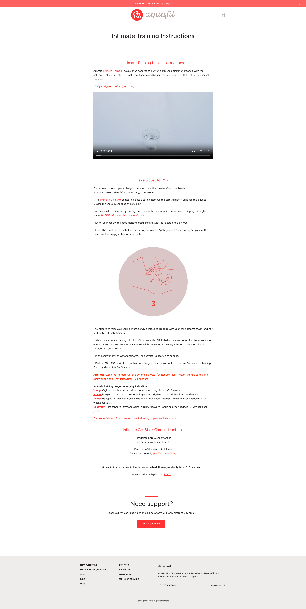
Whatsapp (125, 570)
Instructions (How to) (93, 570)
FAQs (82, 574)
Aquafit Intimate (161, 600)
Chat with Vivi (88, 565)
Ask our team (151, 524)
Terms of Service (129, 579)
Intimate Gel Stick (112, 70)
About (83, 584)
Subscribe (216, 585)
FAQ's (167, 474)
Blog (82, 579)
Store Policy (126, 574)
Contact (124, 565)
